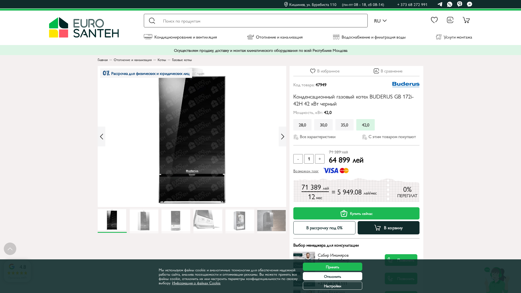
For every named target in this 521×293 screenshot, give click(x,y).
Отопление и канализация (279, 37)
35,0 (344, 125)
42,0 (365, 125)
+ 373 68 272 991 (412, 4)
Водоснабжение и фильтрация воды (374, 37)
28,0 (302, 125)
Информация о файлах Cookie (196, 282)
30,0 (323, 125)
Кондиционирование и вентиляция (185, 37)
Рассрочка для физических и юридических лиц (150, 73)
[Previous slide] (101, 136)
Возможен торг (306, 170)
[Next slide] (282, 136)
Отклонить (332, 276)
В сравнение (391, 71)
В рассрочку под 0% (324, 227)
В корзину (393, 227)
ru (377, 21)
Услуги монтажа (458, 37)
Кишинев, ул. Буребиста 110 (336, 4)
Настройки (332, 285)
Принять (332, 266)
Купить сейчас (361, 213)
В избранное (328, 71)
